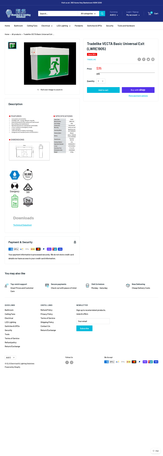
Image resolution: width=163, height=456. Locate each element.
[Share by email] (153, 59)
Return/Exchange (12, 346)
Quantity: (91, 81)
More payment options (138, 95)
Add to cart (103, 90)
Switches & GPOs (94, 25)
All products (16, 34)
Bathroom (18, 25)
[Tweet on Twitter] (148, 59)
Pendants (79, 25)
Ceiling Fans (32, 25)
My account (132, 15)
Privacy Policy (47, 314)
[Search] (102, 13)
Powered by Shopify (12, 367)
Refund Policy (46, 310)
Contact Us (45, 326)
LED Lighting (62, 25)
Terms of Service (12, 338)
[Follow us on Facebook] (67, 362)
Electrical (46, 25)
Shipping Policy (47, 322)
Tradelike (91, 59)
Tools (7, 334)
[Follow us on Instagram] (71, 362)
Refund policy (10, 342)
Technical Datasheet (22, 225)
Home (7, 25)
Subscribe (84, 328)
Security (109, 25)
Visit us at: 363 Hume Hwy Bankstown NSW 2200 (81, 2)
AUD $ (8, 358)
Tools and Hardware (126, 25)
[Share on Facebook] (139, 59)
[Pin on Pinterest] (143, 59)
